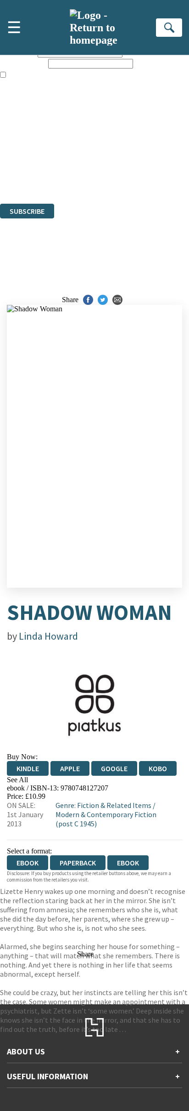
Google (114, 768)
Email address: (23, 63)
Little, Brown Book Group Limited (114, 150)
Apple (70, 768)
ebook (128, 862)
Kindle (28, 768)
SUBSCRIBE (27, 211)
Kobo (158, 768)
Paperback (78, 862)
